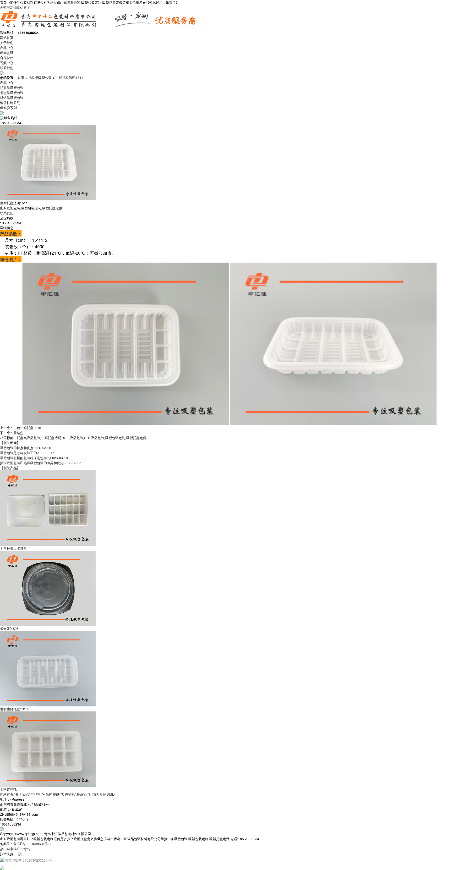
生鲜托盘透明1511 (69, 77)
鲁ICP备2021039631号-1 (32, 843)
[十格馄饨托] (48, 748)
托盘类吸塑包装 (40, 77)
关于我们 (6, 42)
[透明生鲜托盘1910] (48, 668)
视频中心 (6, 62)
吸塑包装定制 (115, 437)
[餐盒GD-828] (48, 587)
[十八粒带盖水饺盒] (48, 507)
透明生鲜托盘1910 (14, 708)
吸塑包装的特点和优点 (25, 447)
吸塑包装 (76, 437)
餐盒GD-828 (9, 628)
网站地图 (98, 794)
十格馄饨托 (8, 789)
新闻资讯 (6, 52)
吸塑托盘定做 (136, 437)
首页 (21, 77)
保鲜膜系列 (8, 107)
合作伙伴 (6, 57)
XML (110, 794)
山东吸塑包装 (70, 2)
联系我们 (6, 67)
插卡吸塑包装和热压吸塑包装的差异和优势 (40, 462)
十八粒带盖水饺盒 (13, 548)
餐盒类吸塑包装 (11, 92)
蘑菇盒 (18, 432)
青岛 (26, 848)
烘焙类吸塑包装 (11, 97)
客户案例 (68, 794)
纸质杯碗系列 (10, 102)
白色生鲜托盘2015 (27, 427)
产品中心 (6, 47)
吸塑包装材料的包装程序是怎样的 (34, 457)
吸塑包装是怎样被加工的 (27, 452)
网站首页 (6, 37)
